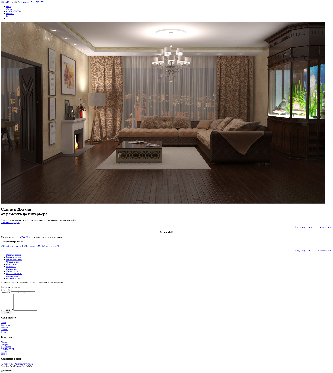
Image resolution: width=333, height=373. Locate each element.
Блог (8, 16)
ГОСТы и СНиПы (14, 273)
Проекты (10, 13)
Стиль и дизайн (13, 262)
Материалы (11, 266)
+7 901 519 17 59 (37, 2)
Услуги (9, 9)
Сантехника (11, 264)
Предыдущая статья (303, 227)
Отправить (6, 312)
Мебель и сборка (13, 255)
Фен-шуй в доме (13, 278)
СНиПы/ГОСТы (13, 11)
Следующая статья (324, 227)
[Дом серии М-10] (51, 246)
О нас (8, 6)
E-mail (4, 290)
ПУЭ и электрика (14, 259)
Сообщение (7, 310)
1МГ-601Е (23, 237)
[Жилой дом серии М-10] (12, 246)
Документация (12, 271)
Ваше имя (6, 287)
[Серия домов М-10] (33, 246)
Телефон (5, 293)
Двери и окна (12, 276)
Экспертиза (11, 269)
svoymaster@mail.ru (24, 364)
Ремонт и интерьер (14, 257)
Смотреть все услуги (10, 222)
